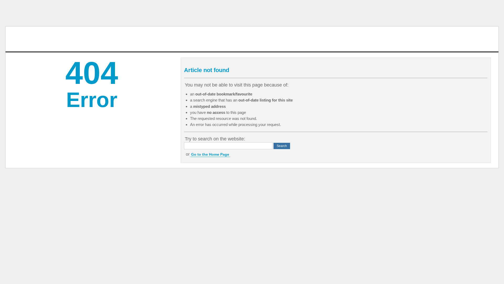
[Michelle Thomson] (27, 39)
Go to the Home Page (210, 154)
